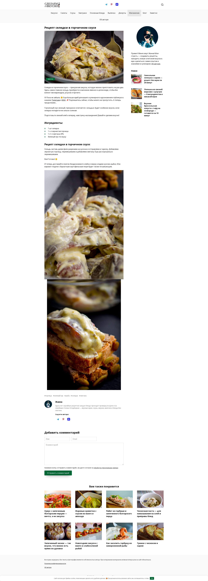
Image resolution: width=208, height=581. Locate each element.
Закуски (54, 13)
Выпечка (111, 13)
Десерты (122, 13)
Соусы (72, 13)
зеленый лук (58, 396)
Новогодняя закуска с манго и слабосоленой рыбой (86, 546)
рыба (67, 396)
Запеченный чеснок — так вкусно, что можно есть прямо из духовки (57, 546)
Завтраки (83, 13)
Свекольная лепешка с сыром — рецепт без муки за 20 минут (153, 79)
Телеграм (56, 100)
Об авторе (104, 19)
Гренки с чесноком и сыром (147, 544)
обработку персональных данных (106, 468)
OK (152, 578)
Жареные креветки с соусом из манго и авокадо (85, 514)
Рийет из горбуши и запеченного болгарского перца (119, 514)
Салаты (64, 13)
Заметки (153, 13)
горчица (49, 396)
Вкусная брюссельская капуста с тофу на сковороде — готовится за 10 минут (152, 109)
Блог (145, 13)
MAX (64, 100)
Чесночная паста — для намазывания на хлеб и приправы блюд (149, 514)
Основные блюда (97, 13)
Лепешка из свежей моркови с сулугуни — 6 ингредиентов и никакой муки (153, 93)
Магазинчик (134, 13)
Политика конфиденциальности (55, 563)
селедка (75, 396)
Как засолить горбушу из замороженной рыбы (119, 544)
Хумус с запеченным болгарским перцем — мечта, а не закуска (55, 514)
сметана (83, 396)
